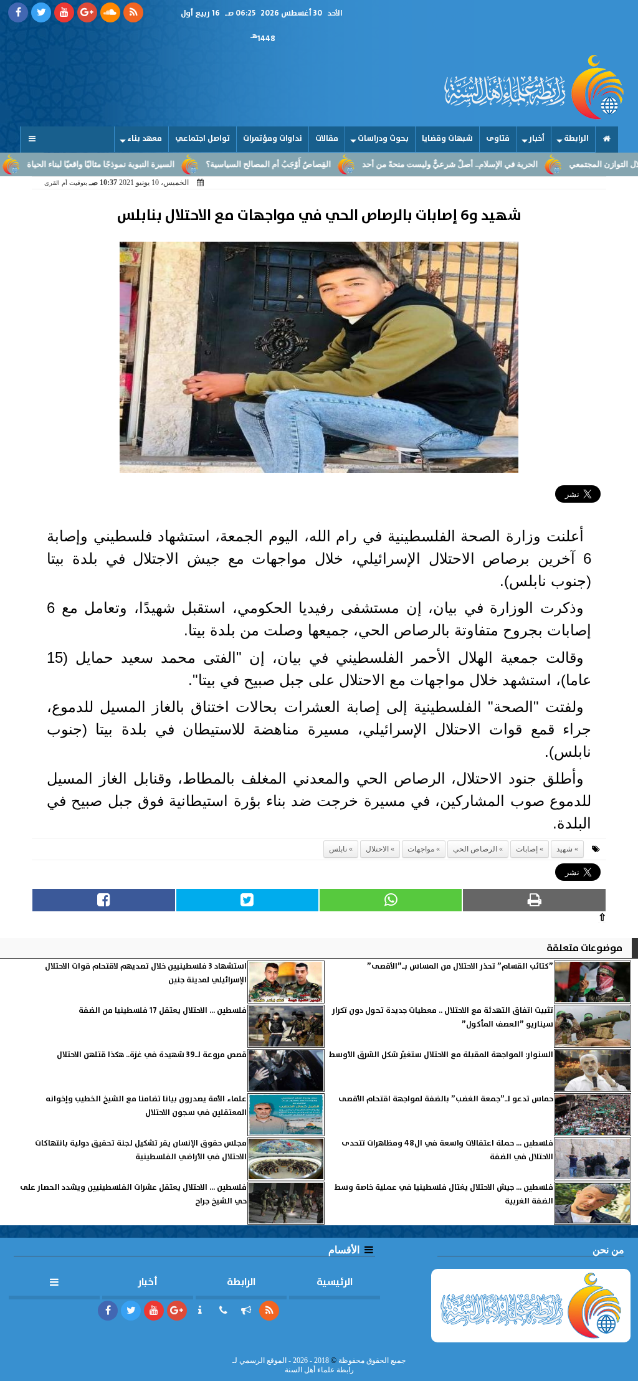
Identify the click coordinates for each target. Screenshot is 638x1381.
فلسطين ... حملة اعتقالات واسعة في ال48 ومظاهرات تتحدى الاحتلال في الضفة (447, 1150)
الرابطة (576, 138)
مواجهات (420, 849)
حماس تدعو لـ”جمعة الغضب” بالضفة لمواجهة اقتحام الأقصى (445, 1099)
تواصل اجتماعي (202, 138)
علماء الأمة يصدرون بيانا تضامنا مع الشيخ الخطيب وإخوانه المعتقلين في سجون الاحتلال (146, 1106)
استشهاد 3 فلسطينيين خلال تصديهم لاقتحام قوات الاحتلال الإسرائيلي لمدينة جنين (146, 973)
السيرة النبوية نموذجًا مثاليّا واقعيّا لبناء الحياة (131, 164)
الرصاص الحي (475, 849)
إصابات (527, 849)
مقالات (326, 138)
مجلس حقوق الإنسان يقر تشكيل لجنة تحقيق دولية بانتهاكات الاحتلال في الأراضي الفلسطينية (141, 1150)
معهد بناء (144, 138)
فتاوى (498, 138)
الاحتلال (377, 849)
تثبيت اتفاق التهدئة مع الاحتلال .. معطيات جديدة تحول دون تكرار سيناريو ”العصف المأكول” (442, 1017)
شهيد (564, 849)
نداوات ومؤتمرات (272, 138)
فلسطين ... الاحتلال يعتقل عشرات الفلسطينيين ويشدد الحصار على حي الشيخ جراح (133, 1194)
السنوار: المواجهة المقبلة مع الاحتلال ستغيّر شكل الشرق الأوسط (441, 1054)
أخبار (537, 138)
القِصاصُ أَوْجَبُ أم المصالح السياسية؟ (298, 164)
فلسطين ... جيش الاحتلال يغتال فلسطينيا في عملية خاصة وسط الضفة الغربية (444, 1194)
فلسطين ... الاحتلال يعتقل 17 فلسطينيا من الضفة (163, 1010)
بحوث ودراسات (383, 138)
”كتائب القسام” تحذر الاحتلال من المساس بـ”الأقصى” (460, 966)
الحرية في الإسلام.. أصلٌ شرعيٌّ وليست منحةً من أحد (480, 164)
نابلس (338, 849)
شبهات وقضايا (447, 138)
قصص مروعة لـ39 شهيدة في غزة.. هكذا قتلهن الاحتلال (152, 1054)
